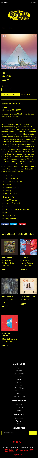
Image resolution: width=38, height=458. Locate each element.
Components (19, 391)
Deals (19, 376)
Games (19, 385)
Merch (19, 394)
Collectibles (19, 388)
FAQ (19, 410)
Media (19, 382)
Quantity (4, 86)
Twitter (19, 421)
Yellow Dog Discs (13, 447)
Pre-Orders (19, 374)
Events (19, 371)
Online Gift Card (19, 397)
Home (3, 28)
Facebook (19, 418)
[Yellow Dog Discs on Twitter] (14, 442)
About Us (19, 407)
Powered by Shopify (27, 447)
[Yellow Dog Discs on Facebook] (17, 442)
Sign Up (32, 432)
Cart (35, 2)
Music (19, 379)
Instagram (19, 424)
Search (19, 404)
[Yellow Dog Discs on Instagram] (20, 442)
